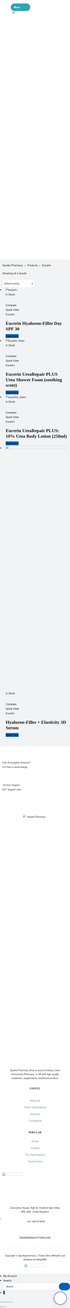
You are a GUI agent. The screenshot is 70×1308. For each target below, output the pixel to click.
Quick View (12, 310)
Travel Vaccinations (35, 1107)
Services (35, 1114)
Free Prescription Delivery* (16, 762)
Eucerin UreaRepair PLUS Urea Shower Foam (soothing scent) (34, 380)
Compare (11, 305)
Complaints (35, 1121)
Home (35, 1141)
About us (35, 1100)
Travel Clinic (35, 1161)
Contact (35, 1148)
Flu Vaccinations (35, 1155)
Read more (12, 336)
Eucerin (10, 314)
